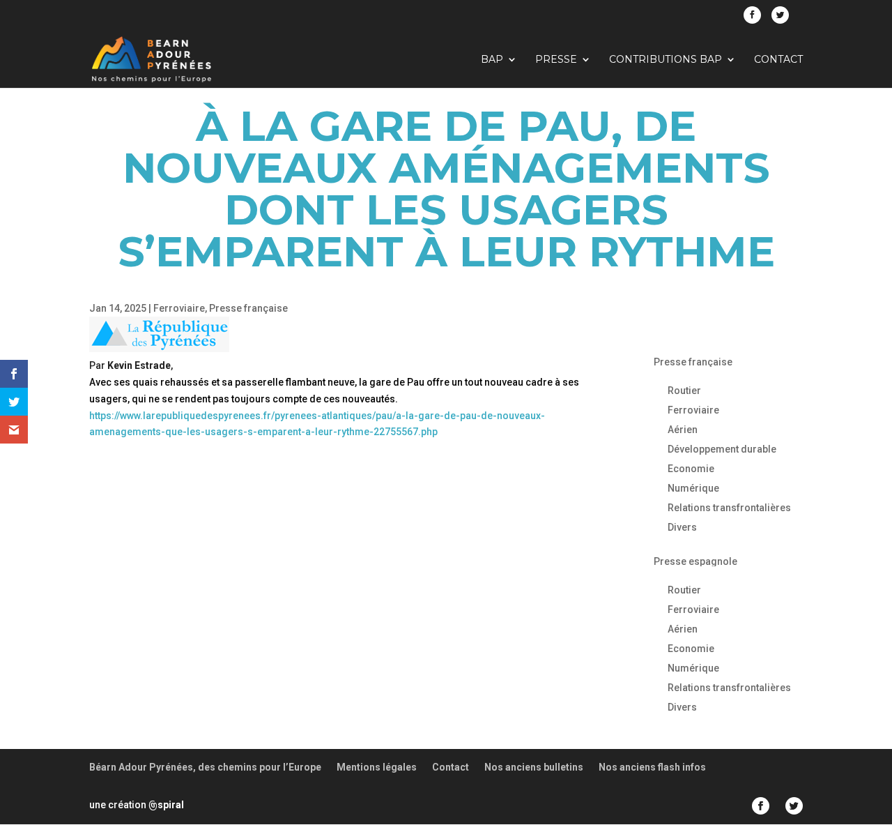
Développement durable (722, 449)
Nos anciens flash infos (652, 767)
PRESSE (556, 60)
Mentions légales (377, 767)
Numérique (693, 488)
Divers (682, 527)
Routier (684, 390)
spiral (166, 804)
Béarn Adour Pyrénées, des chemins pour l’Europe (205, 767)
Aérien (683, 429)
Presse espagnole (695, 561)
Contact (778, 60)
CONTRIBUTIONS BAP (665, 60)
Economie (691, 468)
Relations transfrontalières (729, 507)
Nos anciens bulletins (533, 767)
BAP (492, 60)
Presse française (248, 308)
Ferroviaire (179, 308)
